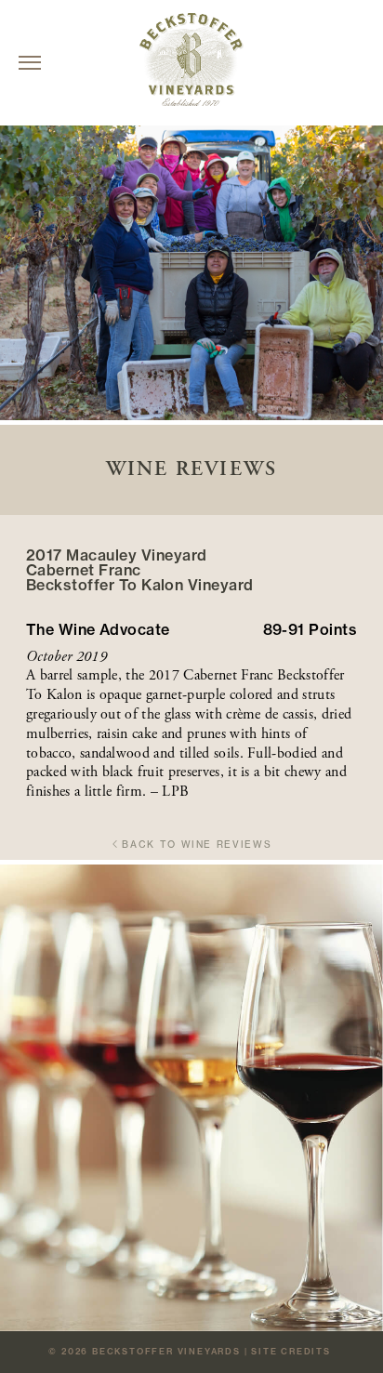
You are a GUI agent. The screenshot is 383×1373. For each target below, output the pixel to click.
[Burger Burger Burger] (30, 63)
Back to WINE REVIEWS (196, 844)
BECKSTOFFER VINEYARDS (166, 1351)
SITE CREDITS (291, 1351)
